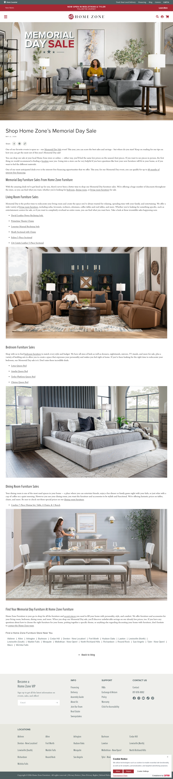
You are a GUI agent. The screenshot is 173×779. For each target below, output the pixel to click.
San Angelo (138, 641)
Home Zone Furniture (41, 775)
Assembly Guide (77, 697)
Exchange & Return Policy (109, 694)
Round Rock (124, 641)
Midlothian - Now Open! (66, 641)
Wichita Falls (22, 645)
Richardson (108, 641)
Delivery (74, 692)
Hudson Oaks (108, 638)
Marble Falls (34, 641)
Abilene (11, 638)
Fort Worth (94, 638)
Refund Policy (105, 775)
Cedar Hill (55, 638)
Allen (20, 638)
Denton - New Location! (74, 638)
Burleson (42, 638)
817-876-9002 (138, 692)
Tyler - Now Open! (156, 641)
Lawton (121, 638)
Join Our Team (76, 706)
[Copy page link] (25, 143)
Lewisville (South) (15, 641)
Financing (75, 687)
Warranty (105, 702)
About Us (74, 702)
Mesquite (47, 641)
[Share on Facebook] (14, 143)
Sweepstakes (76, 716)
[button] (157, 16)
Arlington (30, 638)
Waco (10, 645)
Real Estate (75, 711)
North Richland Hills (90, 641)
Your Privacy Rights (90, 775)
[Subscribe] (57, 703)
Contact (136, 687)
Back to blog (88, 654)
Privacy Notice (74, 775)
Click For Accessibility (110, 706)
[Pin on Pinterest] (19, 143)
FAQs (103, 687)
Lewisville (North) (137, 638)
